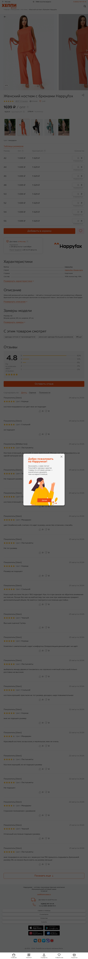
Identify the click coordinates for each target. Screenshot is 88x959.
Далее (44, 500)
